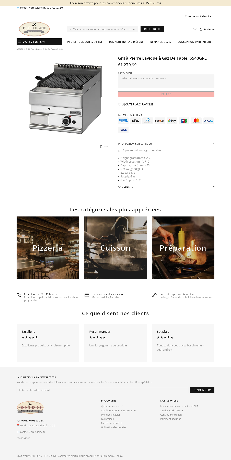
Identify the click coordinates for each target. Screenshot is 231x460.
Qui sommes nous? (112, 406)
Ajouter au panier (48, 253)
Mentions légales (110, 414)
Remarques (125, 72)
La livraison (107, 418)
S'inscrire (190, 16)
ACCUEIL (20, 49)
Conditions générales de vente (118, 410)
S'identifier (206, 16)
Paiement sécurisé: (130, 114)
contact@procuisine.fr (32, 7)
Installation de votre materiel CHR (179, 406)
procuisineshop (34, 29)
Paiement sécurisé (111, 423)
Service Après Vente (171, 410)
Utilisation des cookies (113, 427)
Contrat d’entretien (171, 414)
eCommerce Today (111, 455)
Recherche (152, 29)
